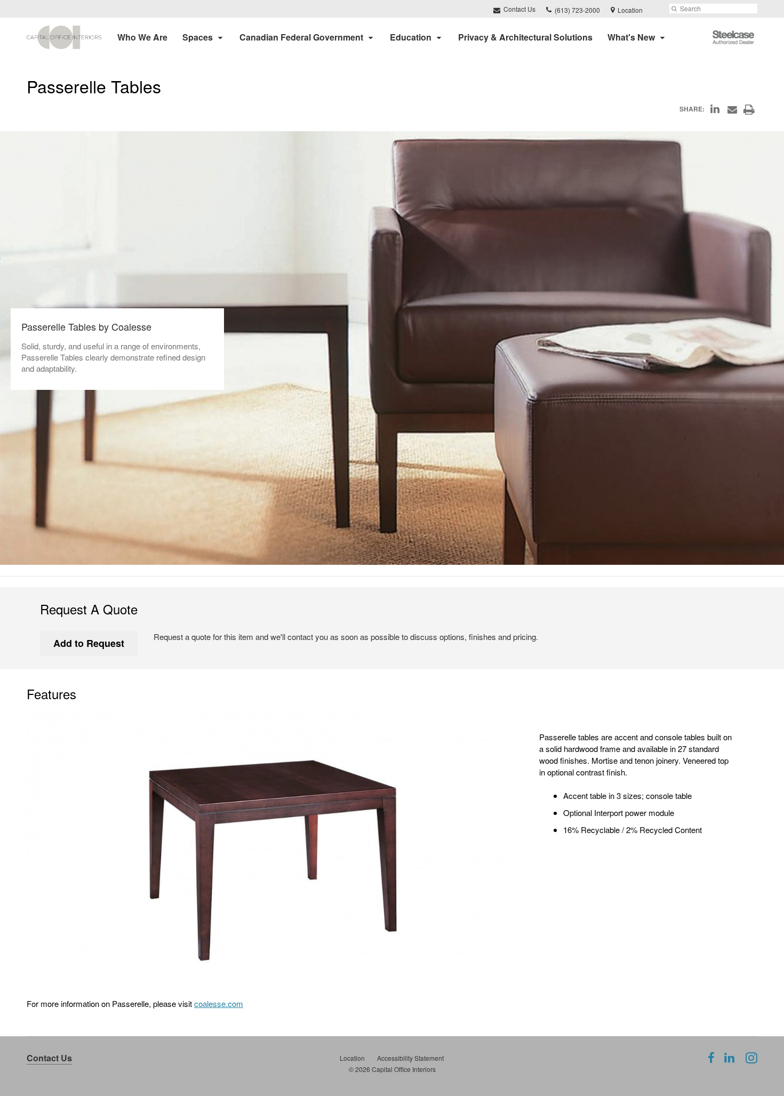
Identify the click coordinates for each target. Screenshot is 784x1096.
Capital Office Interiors (404, 1069)
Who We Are (142, 37)
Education (410, 37)
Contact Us (518, 8)
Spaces (197, 37)
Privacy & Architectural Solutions (525, 37)
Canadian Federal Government (301, 37)
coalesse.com (218, 1003)
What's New (631, 37)
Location (352, 1057)
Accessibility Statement (410, 1057)
